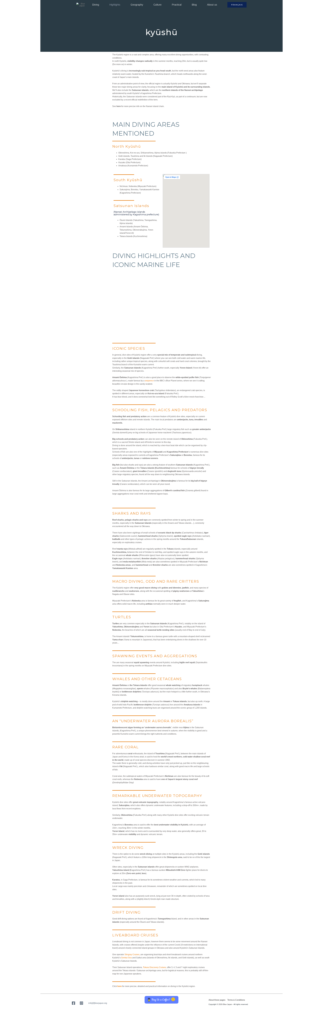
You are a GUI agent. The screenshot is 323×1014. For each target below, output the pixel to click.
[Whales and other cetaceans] (159, 305)
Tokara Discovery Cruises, (154, 967)
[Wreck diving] (159, 324)
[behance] (82, 1003)
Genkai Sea (126, 958)
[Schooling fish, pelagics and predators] (159, 281)
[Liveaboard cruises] (159, 334)
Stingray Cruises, (132, 954)
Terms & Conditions (236, 1000)
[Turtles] (159, 295)
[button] (100, 4)
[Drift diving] (159, 329)
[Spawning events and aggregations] (159, 300)
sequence (149, 381)
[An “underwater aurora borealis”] (159, 310)
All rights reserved (241, 1004)
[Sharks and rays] (159, 286)
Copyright (212, 1004)
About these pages (217, 1000)
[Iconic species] (159, 276)
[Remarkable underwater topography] (159, 319)
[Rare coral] (159, 315)
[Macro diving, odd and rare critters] (159, 291)
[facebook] (74, 1003)
